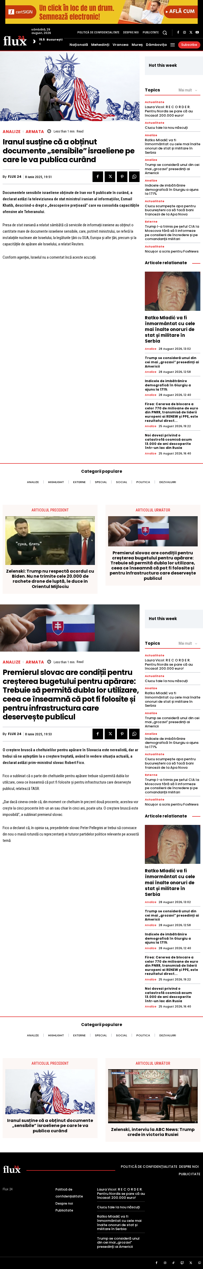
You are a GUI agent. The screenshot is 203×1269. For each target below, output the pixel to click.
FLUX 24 (14, 177)
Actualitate (154, 102)
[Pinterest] (122, 176)
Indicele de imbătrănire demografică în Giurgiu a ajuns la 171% (172, 189)
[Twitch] (182, 1263)
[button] (164, 32)
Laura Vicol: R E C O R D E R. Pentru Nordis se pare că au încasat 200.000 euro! (169, 111)
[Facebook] (178, 32)
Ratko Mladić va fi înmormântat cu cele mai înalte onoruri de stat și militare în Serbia (172, 146)
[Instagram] (184, 32)
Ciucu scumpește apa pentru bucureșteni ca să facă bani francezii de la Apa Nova (170, 210)
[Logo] (15, 40)
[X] (191, 32)
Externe (151, 221)
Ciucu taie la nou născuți (166, 127)
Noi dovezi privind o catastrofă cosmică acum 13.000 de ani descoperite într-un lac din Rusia (168, 441)
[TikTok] (173, 1263)
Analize (12, 132)
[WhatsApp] (134, 176)
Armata (35, 132)
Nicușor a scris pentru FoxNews (172, 251)
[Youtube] (197, 32)
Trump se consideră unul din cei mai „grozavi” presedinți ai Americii (172, 168)
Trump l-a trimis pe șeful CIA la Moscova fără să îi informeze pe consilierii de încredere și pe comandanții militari (172, 232)
